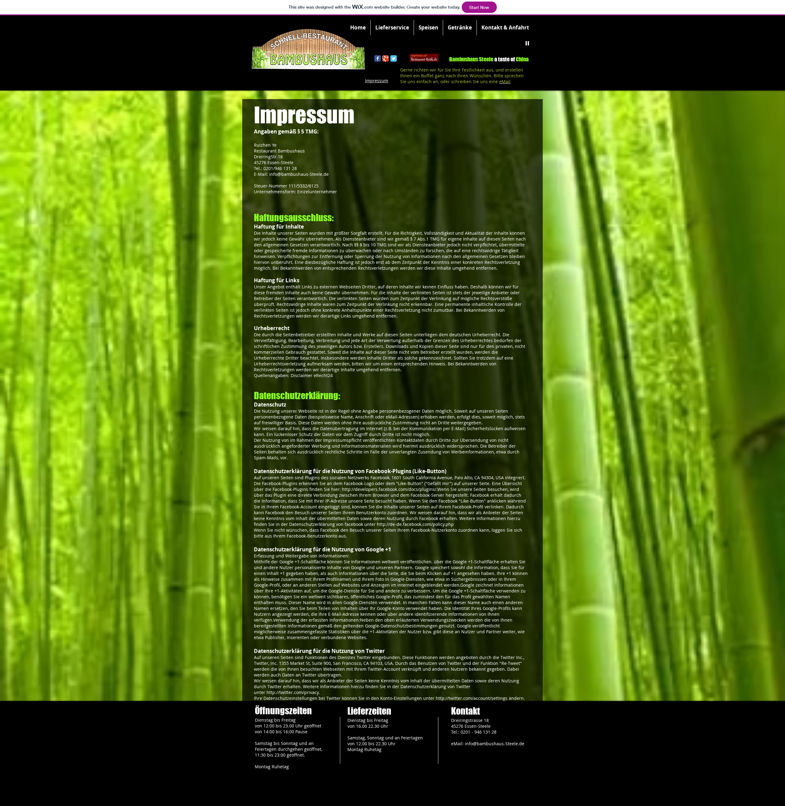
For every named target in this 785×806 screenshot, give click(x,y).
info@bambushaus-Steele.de (299, 174)
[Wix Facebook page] (377, 58)
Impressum (376, 80)
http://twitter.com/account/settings (471, 698)
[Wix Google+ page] (385, 58)
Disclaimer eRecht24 (312, 375)
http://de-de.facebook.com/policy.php (415, 524)
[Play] (527, 43)
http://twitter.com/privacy (292, 692)
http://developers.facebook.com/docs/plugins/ (389, 489)
